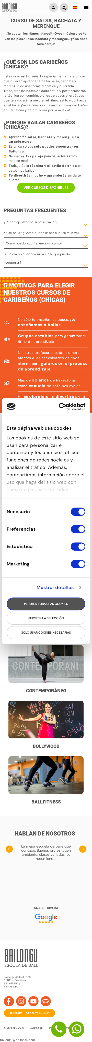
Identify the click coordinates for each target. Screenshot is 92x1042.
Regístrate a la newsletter (29, 1013)
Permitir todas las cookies (46, 604)
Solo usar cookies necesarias (46, 633)
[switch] (78, 531)
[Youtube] (33, 1001)
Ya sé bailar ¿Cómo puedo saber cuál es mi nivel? (42, 233)
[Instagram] (21, 1001)
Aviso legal (36, 1027)
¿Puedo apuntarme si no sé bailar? (30, 222)
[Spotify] (46, 1001)
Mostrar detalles (55, 587)
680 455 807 (11, 986)
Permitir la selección (46, 618)
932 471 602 (11, 983)
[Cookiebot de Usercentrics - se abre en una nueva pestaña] (64, 407)
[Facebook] (9, 1001)
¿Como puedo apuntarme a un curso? (33, 243)
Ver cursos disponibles (46, 187)
